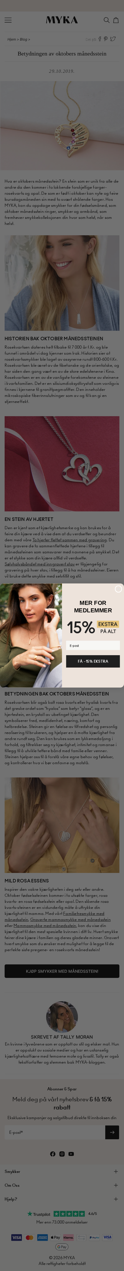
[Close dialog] (118, 589)
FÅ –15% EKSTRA (93, 661)
